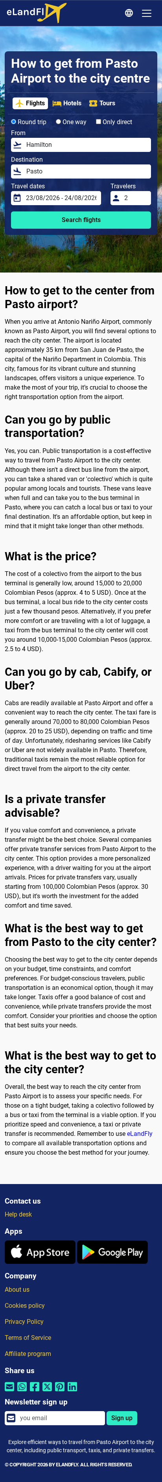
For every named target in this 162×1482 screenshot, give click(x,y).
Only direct (116, 122)
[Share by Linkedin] (72, 1391)
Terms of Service (28, 1337)
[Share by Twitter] (47, 1391)
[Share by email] (9, 1391)
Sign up (122, 1418)
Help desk (18, 1214)
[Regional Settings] (130, 13)
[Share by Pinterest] (59, 1391)
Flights (35, 103)
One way (74, 122)
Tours (107, 103)
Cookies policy (25, 1305)
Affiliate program (28, 1353)
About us (17, 1289)
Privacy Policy (24, 1321)
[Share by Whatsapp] (22, 1391)
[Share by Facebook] (34, 1391)
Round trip (31, 122)
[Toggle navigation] (146, 13)
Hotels (72, 103)
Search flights (81, 220)
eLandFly (140, 1133)
